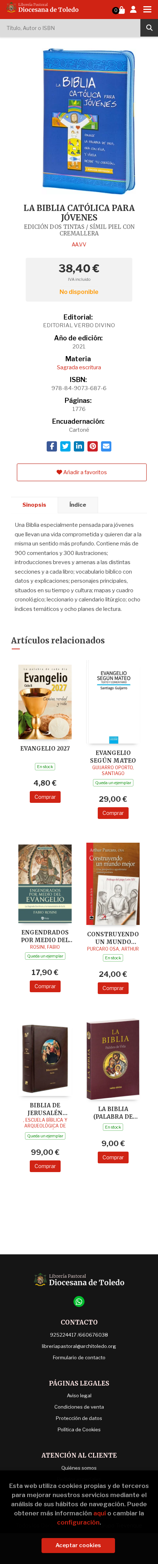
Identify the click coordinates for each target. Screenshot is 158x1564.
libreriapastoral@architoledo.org (79, 1346)
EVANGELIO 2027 (45, 748)
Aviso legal (79, 1395)
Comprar (45, 797)
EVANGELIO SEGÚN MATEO (113, 756)
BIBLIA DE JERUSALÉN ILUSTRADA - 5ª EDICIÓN (45, 1109)
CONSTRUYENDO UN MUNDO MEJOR (113, 938)
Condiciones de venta (79, 1407)
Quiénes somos (79, 1468)
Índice (77, 505)
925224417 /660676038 (79, 1335)
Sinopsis (34, 505)
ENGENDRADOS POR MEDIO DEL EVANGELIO (45, 936)
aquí (99, 1513)
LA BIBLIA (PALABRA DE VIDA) (113, 1113)
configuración (78, 1522)
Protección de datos (79, 1418)
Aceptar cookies (78, 1545)
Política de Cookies (79, 1429)
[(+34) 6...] (79, 1301)
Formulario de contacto (79, 1357)
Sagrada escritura (79, 367)
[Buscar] (149, 28)
